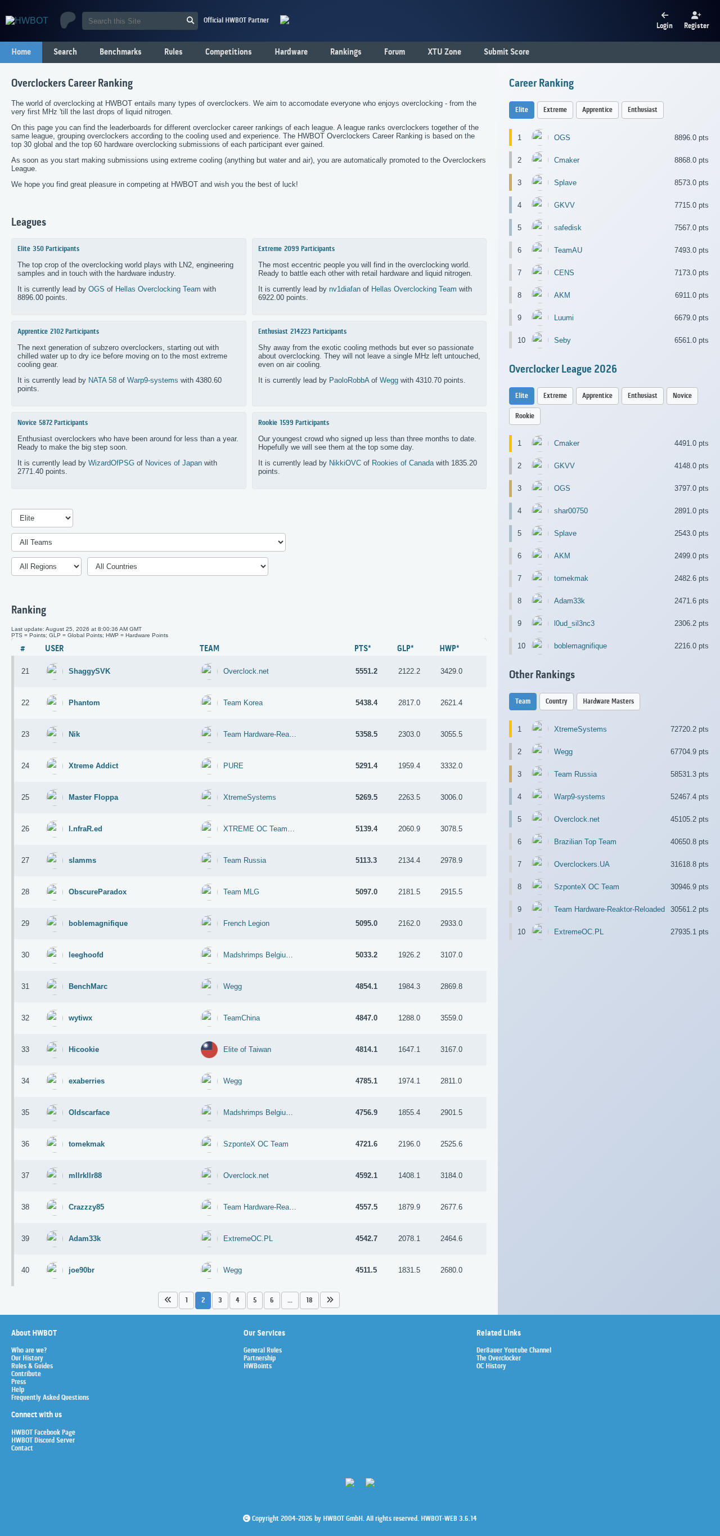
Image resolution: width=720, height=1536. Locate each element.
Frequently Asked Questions (50, 1398)
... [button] (289, 1300)
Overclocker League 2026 (563, 370)
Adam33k (569, 601)
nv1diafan (345, 289)
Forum (394, 52)
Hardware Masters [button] (608, 701)
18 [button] (309, 1300)
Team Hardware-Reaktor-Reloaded (278, 734)
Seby (562, 340)
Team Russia (244, 860)
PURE (233, 766)
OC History (491, 1367)
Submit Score (506, 52)
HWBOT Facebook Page (43, 1433)
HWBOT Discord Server (43, 1441)
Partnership (260, 1359)
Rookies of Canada (403, 463)
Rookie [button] (524, 416)
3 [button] (220, 1300)
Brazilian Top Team (585, 842)
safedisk (568, 227)
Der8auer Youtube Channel (513, 1351)
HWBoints (258, 1367)
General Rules (263, 1351)
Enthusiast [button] (643, 110)
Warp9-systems (152, 380)
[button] (168, 1300)
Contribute (26, 1374)
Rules (173, 52)
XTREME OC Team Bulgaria (269, 829)
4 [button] (238, 1300)
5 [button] (254, 1300)
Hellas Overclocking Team (158, 289)
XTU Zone (444, 52)
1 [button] (186, 1300)
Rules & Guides (32, 1367)
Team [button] (522, 701)
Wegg (389, 380)
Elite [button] (521, 110)
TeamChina (241, 1018)
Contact (22, 1449)
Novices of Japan (173, 463)
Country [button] (557, 701)
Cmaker (566, 160)
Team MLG (241, 892)
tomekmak (571, 578)
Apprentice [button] (597, 110)
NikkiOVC (345, 463)
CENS (564, 272)
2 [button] (203, 1300)
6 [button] (272, 1300)
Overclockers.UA (582, 864)
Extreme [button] (555, 110)
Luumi (564, 318)
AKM (562, 295)
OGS (96, 289)
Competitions (228, 52)
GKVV (564, 205)
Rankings (346, 52)
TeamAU (568, 250)
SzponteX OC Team (256, 1144)
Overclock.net (246, 671)
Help (17, 1390)
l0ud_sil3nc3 (574, 623)
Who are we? (29, 1351)
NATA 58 (102, 380)
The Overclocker (498, 1359)
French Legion (246, 923)
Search (65, 52)
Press (18, 1382)
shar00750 (571, 511)
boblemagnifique (580, 646)
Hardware (291, 52)
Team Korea (243, 702)
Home (21, 52)
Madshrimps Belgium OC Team (274, 955)
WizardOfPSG (111, 463)
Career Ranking (541, 84)
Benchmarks (121, 52)
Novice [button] (682, 396)
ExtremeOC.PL (248, 1238)
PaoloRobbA (349, 380)
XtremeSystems (249, 797)
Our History (27, 1359)
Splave (565, 182)
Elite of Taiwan (247, 1049)
